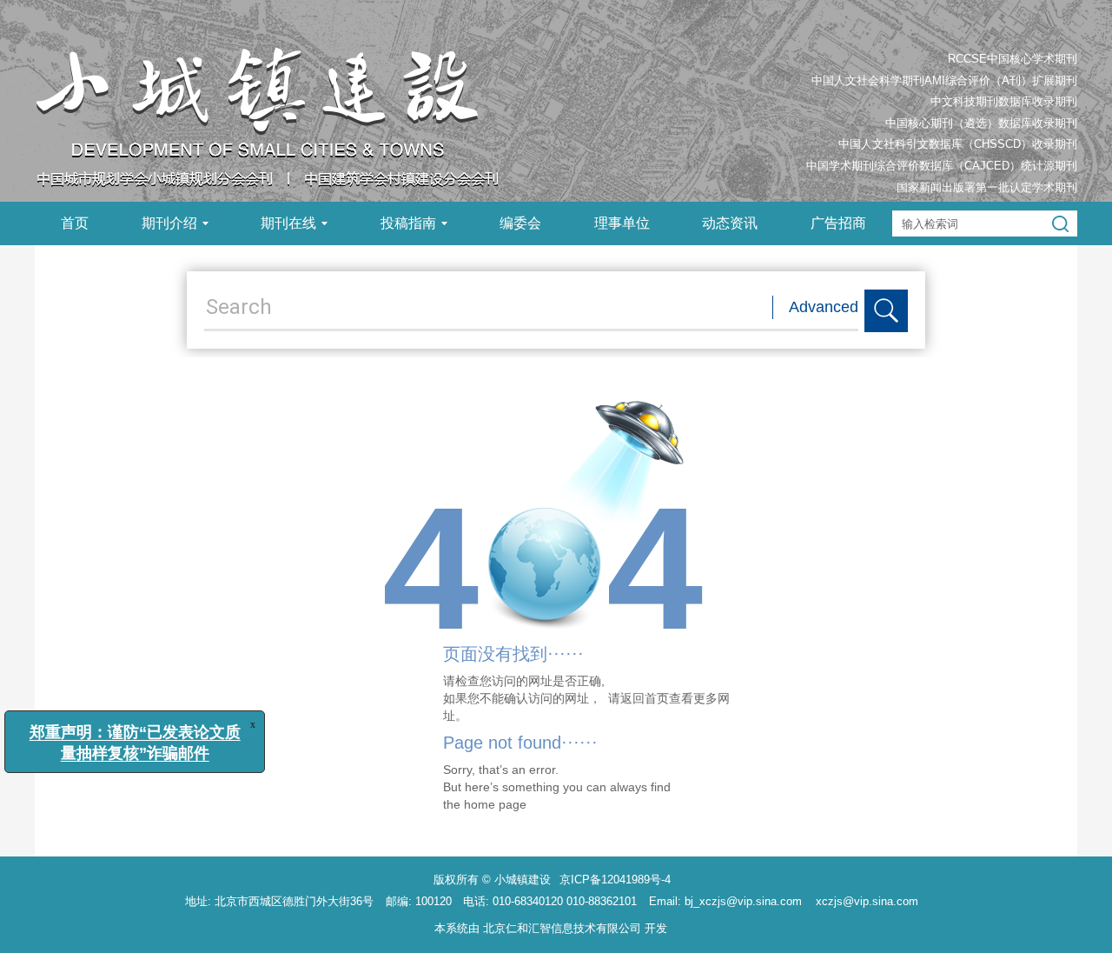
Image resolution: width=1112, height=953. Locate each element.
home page (495, 804)
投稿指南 (408, 223)
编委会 (520, 223)
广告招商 (838, 223)
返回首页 (644, 698)
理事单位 (622, 223)
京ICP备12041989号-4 (615, 879)
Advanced (823, 307)
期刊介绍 (169, 223)
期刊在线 (288, 223)
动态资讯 (730, 223)
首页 (75, 223)
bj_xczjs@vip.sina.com (743, 901)
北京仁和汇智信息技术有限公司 (562, 928)
